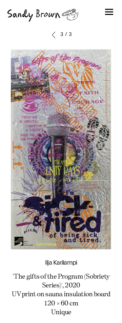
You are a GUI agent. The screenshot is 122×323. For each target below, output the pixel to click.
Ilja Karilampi (61, 263)
